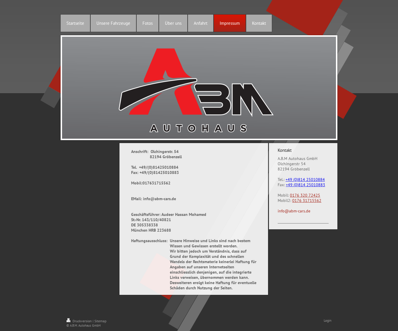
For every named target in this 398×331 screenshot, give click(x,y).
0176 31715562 (306, 200)
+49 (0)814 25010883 (305, 184)
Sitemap (100, 321)
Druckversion (82, 321)
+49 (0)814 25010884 (305, 179)
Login (328, 320)
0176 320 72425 (305, 195)
